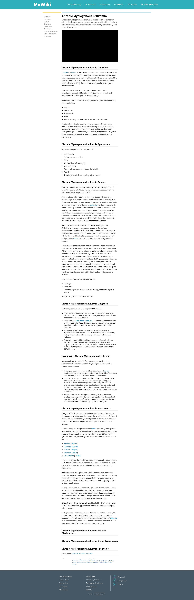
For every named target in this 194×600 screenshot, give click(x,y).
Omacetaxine (69, 456)
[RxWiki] (42, 4)
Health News (90, 4)
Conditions (118, 4)
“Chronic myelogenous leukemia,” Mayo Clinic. (84, 559)
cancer (73, 73)
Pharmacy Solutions (149, 4)
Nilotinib (67, 450)
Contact (89, 589)
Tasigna (74, 450)
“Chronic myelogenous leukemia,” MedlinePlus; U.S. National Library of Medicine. (93, 560)
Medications (105, 4)
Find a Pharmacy (74, 4)
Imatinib (67, 444)
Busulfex (82, 553)
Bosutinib (67, 453)
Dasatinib (67, 447)
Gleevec (74, 444)
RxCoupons (132, 4)
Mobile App (90, 576)
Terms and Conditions (94, 583)
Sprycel (75, 447)
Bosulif (74, 453)
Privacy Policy (91, 586)
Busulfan (89, 553)
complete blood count (83, 321)
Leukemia (65, 73)
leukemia (93, 205)
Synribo (78, 456)
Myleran (75, 553)
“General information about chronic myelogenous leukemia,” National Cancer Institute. (92, 563)
